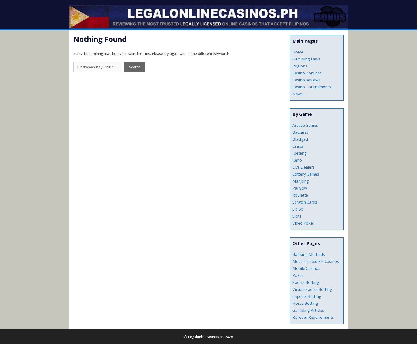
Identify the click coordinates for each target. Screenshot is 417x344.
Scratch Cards (304, 202)
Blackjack (300, 139)
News (297, 94)
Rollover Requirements (313, 317)
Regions (299, 66)
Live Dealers (303, 167)
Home (297, 52)
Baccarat (300, 132)
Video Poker (303, 223)
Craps (297, 146)
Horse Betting (305, 303)
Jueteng (299, 153)
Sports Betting (305, 282)
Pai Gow (299, 188)
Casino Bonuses (307, 73)
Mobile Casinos (306, 268)
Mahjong (300, 181)
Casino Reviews (306, 80)
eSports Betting (306, 296)
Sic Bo (297, 209)
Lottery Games (305, 174)
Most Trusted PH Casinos (315, 261)
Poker (297, 275)
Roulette (300, 195)
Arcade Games (305, 125)
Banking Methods (308, 254)
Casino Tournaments (311, 87)
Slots (296, 216)
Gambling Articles (308, 310)
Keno (297, 160)
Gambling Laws (306, 59)
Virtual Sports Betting (312, 289)
